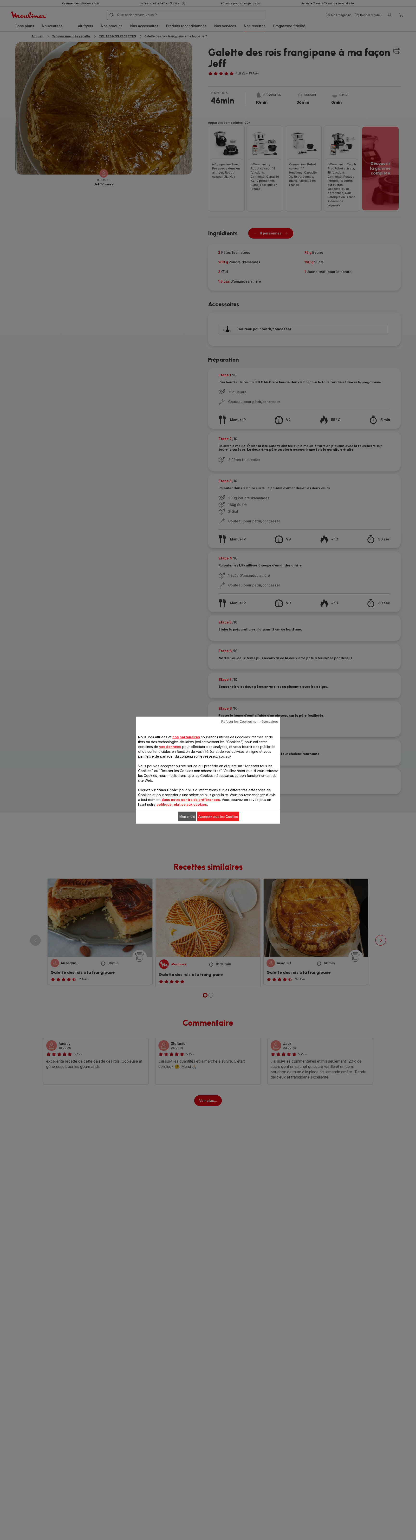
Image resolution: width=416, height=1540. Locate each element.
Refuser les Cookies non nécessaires (249, 721)
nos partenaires (186, 737)
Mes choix (187, 816)
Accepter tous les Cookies (218, 816)
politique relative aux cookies (181, 804)
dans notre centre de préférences (191, 799)
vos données (170, 746)
